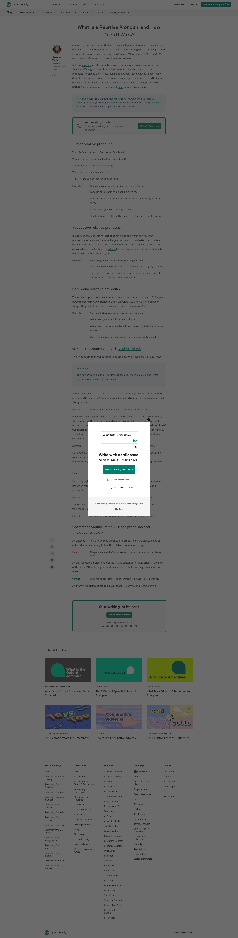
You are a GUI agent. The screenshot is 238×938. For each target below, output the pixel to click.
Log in (130, 488)
